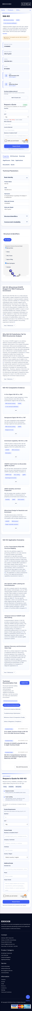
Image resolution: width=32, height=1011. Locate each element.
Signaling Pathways (5, 959)
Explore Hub (24, 682)
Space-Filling (9, 259)
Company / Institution (9, 839)
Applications (19, 160)
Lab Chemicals (4, 955)
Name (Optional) (7, 121)
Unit (5, 820)
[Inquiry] (28, 997)
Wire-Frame (9, 255)
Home (3, 10)
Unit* (5, 114)
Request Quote (16, 146)
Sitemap (3, 990)
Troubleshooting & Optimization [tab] (12, 713)
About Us (3, 985)
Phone (5, 872)
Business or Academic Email (11, 832)
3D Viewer (7, 239)
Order (2, 983)
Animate (8, 267)
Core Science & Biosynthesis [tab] (11, 705)
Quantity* (6, 108)
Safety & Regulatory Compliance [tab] (12, 721)
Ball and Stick (9, 248)
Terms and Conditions (6, 992)
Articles (3, 981)
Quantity (6, 813)
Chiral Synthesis (5, 972)
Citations (3, 979)
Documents (6, 164)
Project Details (7, 879)
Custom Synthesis (5, 966)
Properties (6, 156)
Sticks (8, 251)
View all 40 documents (22, 767)
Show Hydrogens (10, 263)
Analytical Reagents (6, 957)
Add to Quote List (16, 97)
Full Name (6, 846)
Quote (12, 164)
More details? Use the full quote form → (16, 149)
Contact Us (3, 988)
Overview (22, 156)
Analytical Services (5, 968)
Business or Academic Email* (10, 133)
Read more (5, 33)
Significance (6, 160)
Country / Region (8, 853)
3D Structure (14, 156)
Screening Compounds (6, 953)
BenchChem (6, 4)
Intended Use (7, 865)
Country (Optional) (8, 127)
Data (12, 160)
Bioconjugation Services (6, 970)
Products (10, 10)
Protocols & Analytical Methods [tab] (12, 709)
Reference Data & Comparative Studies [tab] (14, 717)
